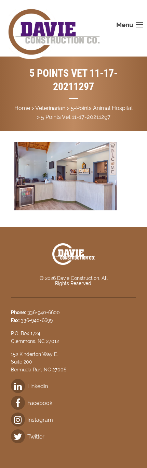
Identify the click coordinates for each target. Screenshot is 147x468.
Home (22, 108)
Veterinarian (50, 108)
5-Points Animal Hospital (102, 108)
